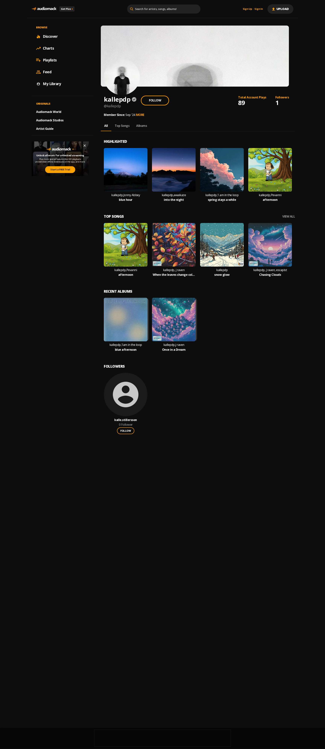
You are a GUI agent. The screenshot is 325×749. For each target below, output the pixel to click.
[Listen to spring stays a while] (222, 170)
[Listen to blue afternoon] (125, 319)
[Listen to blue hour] (125, 170)
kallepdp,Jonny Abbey (125, 195)
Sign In (258, 9)
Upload (282, 9)
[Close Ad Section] (85, 145)
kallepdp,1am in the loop (125, 345)
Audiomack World (48, 112)
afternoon (270, 200)
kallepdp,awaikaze (174, 195)
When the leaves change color (174, 275)
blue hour (125, 200)
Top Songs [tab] (122, 126)
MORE (140, 115)
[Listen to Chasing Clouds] (270, 245)
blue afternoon (126, 350)
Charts (48, 48)
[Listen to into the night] (174, 170)
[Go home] (44, 9)
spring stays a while (222, 200)
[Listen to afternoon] (270, 170)
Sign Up (247, 9)
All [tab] (106, 126)
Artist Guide (44, 129)
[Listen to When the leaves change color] (174, 245)
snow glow (222, 275)
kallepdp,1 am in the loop (222, 195)
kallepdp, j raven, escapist (270, 270)
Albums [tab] (141, 126)
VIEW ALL (288, 216)
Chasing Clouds (270, 275)
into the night (174, 200)
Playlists (50, 60)
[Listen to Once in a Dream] (174, 319)
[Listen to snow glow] (222, 245)
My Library (52, 83)
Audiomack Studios (50, 120)
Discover (50, 36)
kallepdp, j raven (174, 270)
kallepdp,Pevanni (270, 195)
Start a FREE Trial (60, 169)
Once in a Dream (174, 350)
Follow (155, 100)
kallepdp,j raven (173, 345)
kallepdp (222, 270)
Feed (47, 72)
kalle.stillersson (125, 420)
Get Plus (67, 9)
